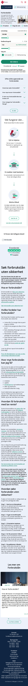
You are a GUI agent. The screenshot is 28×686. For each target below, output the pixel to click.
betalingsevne (8, 385)
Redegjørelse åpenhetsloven (14, 663)
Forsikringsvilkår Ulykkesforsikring (14, 670)
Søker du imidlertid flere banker (11, 436)
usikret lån (19, 408)
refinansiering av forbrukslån (14, 372)
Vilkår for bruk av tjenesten (14, 664)
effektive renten (17, 452)
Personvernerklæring (14, 666)
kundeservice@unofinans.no (14, 636)
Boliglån (14, 652)
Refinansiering (21, 55)
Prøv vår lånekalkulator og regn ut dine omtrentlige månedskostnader (13, 354)
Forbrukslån (8, 55)
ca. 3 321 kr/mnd (21, 45)
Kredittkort (14, 658)
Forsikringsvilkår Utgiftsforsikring (14, 668)
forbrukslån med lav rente (11, 476)
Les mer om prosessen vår (14, 223)
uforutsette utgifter (7, 302)
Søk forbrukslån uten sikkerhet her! (12, 306)
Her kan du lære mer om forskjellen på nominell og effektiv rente (13, 465)
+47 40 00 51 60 (14, 634)
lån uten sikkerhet (18, 292)
